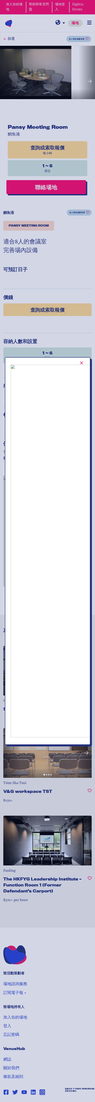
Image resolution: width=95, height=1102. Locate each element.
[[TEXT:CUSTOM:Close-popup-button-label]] (81, 362)
